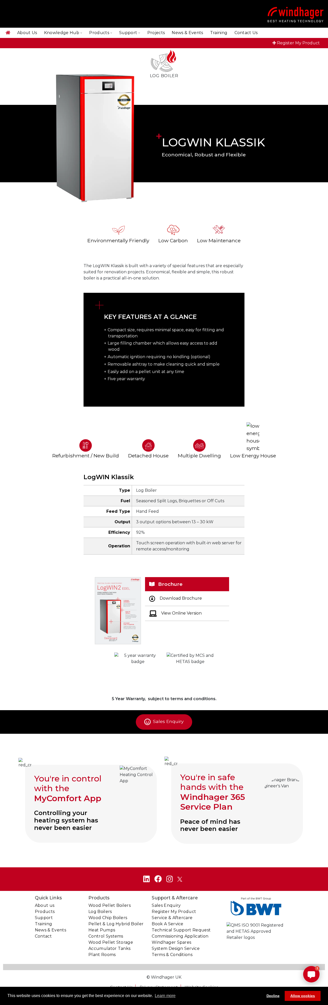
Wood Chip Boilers (107, 917)
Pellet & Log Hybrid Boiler (116, 923)
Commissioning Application (180, 936)
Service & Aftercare (172, 917)
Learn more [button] (165, 995)
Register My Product (298, 43)
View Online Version (181, 613)
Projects (156, 32)
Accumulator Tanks (109, 948)
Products (99, 32)
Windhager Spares (171, 942)
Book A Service (167, 923)
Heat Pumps (101, 930)
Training (219, 32)
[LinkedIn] (146, 879)
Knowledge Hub (61, 32)
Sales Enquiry (168, 721)
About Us (27, 32)
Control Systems (105, 936)
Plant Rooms (102, 954)
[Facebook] (158, 879)
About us (45, 905)
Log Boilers (100, 911)
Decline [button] (273, 996)
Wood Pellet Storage (110, 942)
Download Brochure (180, 598)
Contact (43, 936)
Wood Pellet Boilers (109, 905)
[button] (311, 974)
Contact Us (246, 32)
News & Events (187, 32)
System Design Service (176, 948)
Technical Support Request (181, 930)
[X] (179, 879)
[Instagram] (169, 879)
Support (128, 32)
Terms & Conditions (172, 954)
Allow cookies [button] (302, 996)
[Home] (8, 33)
